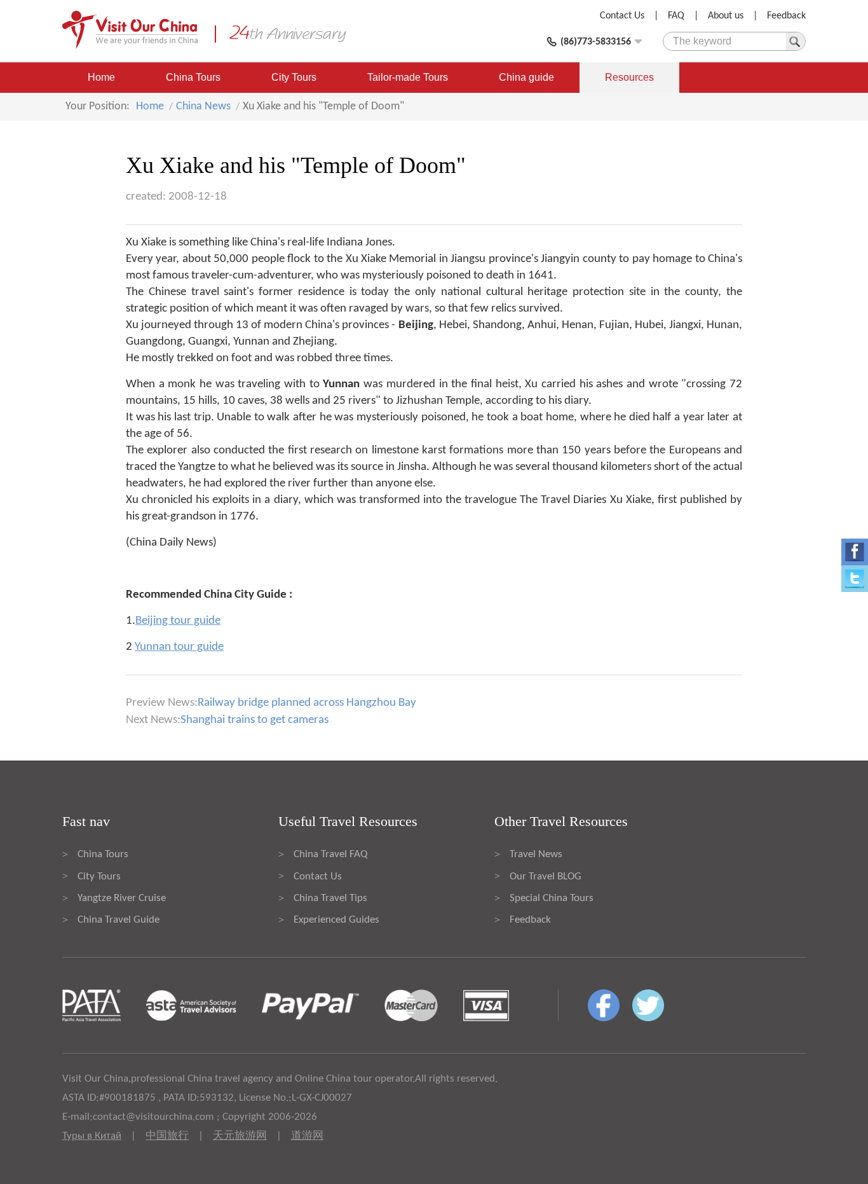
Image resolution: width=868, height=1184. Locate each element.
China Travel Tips (330, 898)
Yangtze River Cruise (122, 898)
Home (101, 77)
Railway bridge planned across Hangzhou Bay (307, 703)
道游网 (307, 1136)
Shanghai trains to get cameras (254, 720)
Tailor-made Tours (407, 77)
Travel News (536, 854)
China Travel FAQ (330, 854)
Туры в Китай (91, 1136)
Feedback (786, 16)
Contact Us (622, 16)
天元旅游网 (240, 1136)
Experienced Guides (336, 919)
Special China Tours (551, 898)
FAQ (676, 16)
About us (725, 16)
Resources (629, 77)
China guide (526, 77)
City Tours (293, 77)
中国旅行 (167, 1136)
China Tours (193, 77)
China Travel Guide (118, 919)
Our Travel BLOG (545, 876)
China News (203, 106)
